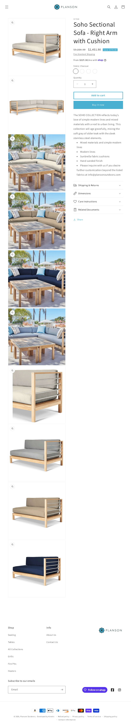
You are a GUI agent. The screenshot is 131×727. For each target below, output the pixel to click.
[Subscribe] (61, 689)
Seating (12, 634)
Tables (11, 642)
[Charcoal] (75, 71)
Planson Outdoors (27, 716)
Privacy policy (78, 716)
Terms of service (94, 716)
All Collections (15, 649)
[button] (6, 7)
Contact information (67, 720)
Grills (11, 656)
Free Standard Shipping (84, 54)
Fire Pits (12, 663)
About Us (51, 634)
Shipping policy (110, 716)
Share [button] (80, 219)
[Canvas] (95, 71)
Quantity (77, 77)
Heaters (12, 670)
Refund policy (63, 716)
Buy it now (98, 104)
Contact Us (52, 642)
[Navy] (88, 71)
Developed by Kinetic (45, 716)
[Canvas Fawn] (82, 71)
